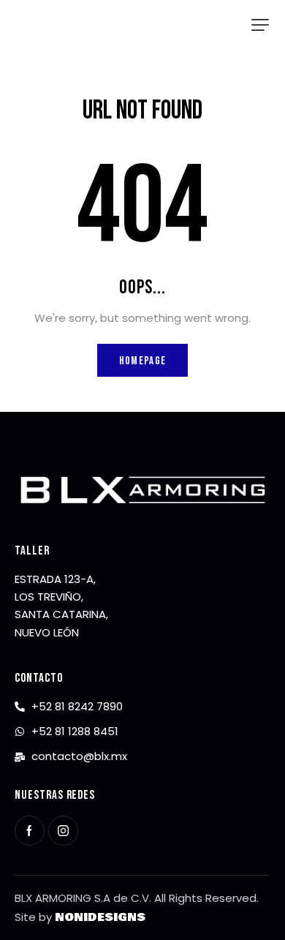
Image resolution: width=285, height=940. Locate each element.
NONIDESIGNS (100, 917)
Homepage (142, 361)
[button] (260, 25)
